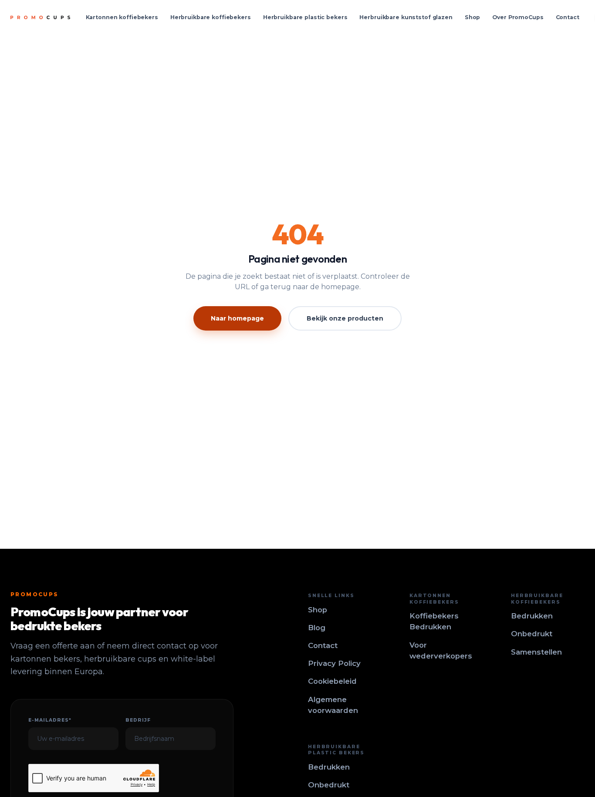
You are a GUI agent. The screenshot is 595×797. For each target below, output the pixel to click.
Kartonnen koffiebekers (122, 17)
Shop (472, 17)
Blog (316, 627)
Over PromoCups (517, 17)
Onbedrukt (531, 633)
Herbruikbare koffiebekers (210, 17)
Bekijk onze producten (345, 318)
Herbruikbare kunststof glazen (405, 17)
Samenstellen (536, 652)
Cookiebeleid (332, 681)
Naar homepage (237, 318)
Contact (567, 17)
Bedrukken (532, 615)
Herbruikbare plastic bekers (305, 17)
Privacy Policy (334, 663)
